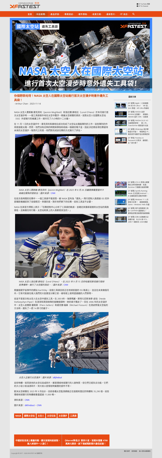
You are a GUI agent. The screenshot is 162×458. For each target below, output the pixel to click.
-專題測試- (69, 14)
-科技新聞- (41, 14)
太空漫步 (63, 415)
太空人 (41, 415)
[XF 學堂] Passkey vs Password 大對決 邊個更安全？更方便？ (138, 140)
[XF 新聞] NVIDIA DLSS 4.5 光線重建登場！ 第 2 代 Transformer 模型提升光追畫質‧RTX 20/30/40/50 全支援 (138, 125)
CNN (53, 193)
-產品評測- (55, 14)
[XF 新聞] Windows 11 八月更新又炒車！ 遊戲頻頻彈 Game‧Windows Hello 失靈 (138, 202)
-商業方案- (97, 14)
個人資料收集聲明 (144, 451)
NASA (18, 415)
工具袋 (73, 415)
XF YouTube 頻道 (144, 4)
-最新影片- (111, 14)
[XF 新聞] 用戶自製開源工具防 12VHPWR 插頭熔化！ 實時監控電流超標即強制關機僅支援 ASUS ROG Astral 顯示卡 (139, 213)
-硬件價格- (83, 14)
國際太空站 (29, 415)
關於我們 (127, 451)
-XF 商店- (124, 14)
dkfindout (57, 377)
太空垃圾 (51, 415)
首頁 (30, 14)
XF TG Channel (143, 6)
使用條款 (134, 451)
